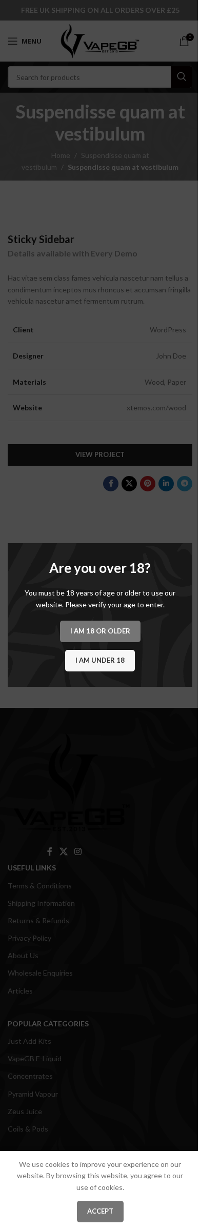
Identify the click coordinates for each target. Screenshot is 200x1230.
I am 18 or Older (100, 631)
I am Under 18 (100, 660)
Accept (100, 1211)
